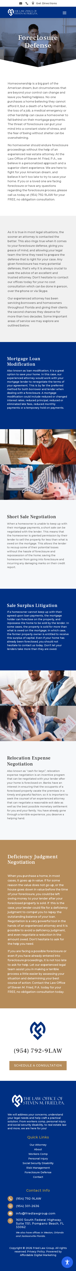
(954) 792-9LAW (38, 1051)
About (38, 1149)
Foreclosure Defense (38, 1172)
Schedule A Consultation (38, 1065)
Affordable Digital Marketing (38, 1255)
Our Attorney (38, 1144)
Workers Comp (38, 1154)
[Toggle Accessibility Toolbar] (67, 1262)
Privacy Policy (36, 1251)
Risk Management (38, 1167)
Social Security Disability (38, 1163)
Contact (38, 1177)
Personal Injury (38, 1158)
